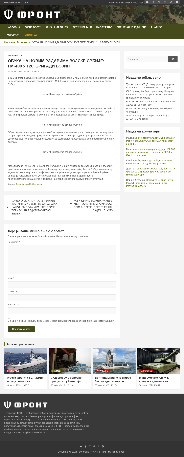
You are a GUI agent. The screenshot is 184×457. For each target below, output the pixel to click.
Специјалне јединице (131, 27)
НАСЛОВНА (13, 27)
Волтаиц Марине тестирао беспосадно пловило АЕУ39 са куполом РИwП (113, 381)
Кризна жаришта (57, 27)
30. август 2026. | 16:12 (149, 385)
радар (39, 184)
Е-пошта (13, 291)
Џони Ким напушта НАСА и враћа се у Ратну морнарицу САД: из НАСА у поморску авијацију (150, 141)
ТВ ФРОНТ (36, 71)
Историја (12, 35)
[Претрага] (173, 59)
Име (11, 278)
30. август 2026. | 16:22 (61, 385)
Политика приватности (113, 451)
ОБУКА (32, 184)
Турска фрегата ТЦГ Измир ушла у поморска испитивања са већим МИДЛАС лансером (25, 383)
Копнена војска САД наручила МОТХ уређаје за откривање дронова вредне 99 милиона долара (150, 171)
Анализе (156, 27)
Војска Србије (22, 184)
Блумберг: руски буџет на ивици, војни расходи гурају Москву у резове (149, 162)
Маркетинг (113, 2)
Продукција (138, 2)
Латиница (30, 35)
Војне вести (32, 27)
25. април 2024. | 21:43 (18, 71)
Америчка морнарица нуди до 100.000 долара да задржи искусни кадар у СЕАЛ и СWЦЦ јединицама (150, 152)
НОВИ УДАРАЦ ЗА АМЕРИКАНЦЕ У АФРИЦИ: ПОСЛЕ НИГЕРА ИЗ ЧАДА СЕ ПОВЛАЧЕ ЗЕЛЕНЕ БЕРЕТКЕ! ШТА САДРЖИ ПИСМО (91, 205)
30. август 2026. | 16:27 (16, 385)
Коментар (14, 242)
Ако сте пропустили (20, 344)
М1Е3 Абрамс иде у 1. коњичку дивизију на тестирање (154, 381)
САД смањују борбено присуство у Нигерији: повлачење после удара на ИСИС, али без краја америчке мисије (150, 94)
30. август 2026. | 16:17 (105, 385)
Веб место (13, 304)
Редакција (125, 2)
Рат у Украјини (82, 27)
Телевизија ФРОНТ (87, 451)
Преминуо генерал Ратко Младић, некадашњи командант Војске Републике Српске (149, 183)
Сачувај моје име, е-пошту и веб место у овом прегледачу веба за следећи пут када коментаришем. (61, 320)
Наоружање (104, 27)
